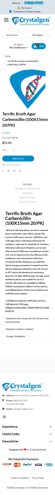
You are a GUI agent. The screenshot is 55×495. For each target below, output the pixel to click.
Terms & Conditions (20, 478)
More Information (27, 188)
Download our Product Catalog (26, 11)
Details (27, 184)
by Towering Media (36, 449)
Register (38, 3)
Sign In (27, 3)
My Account (26, 8)
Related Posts (28, 201)
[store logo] (31, 21)
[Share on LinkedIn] (20, 170)
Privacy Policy (38, 478)
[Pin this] (14, 170)
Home (8, 56)
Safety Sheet (27, 197)
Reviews (28, 193)
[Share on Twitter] (8, 170)
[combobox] (15, 35)
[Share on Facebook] (3, 170)
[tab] (27, 184)
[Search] (48, 35)
